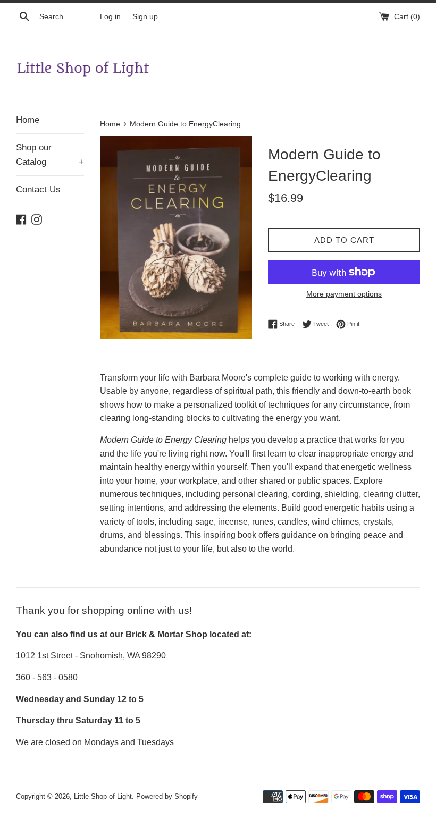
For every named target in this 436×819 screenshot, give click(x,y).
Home (27, 120)
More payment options (344, 294)
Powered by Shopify (167, 796)
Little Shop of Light (103, 796)
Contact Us (38, 189)
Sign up (145, 16)
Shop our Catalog (50, 154)
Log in (110, 16)
